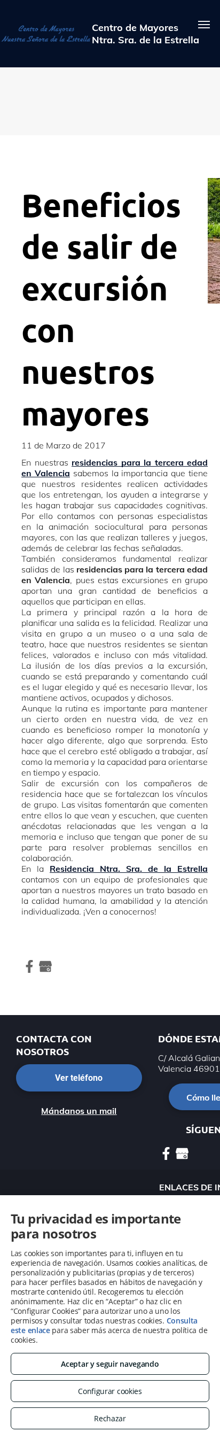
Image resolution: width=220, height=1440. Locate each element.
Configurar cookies (110, 1391)
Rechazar (110, 1418)
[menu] (204, 24)
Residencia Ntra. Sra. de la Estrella (129, 868)
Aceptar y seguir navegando (110, 1364)
